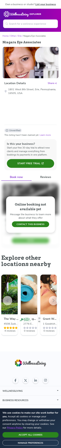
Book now (16, 177)
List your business (45, 4)
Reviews (45, 177)
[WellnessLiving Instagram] (45, 380)
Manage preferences (30, 442)
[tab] (16, 177)
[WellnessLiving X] (25, 380)
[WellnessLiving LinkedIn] (35, 380)
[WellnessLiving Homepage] (30, 363)
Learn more (45, 135)
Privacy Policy (15, 427)
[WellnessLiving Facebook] (15, 380)
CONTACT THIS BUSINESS (30, 224)
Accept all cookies (30, 434)
